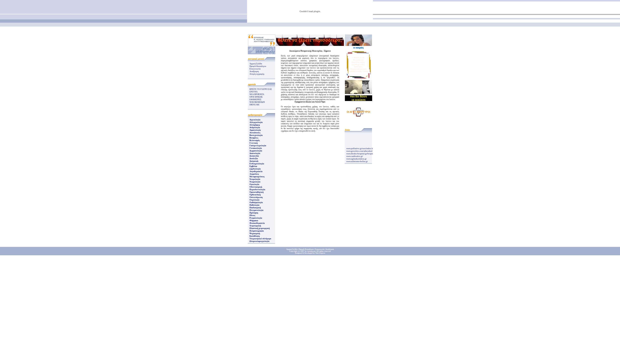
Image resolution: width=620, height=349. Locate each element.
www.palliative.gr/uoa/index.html (361, 146)
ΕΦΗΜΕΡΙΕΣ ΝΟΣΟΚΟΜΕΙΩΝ (257, 100)
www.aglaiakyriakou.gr (356, 157)
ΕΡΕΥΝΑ (253, 91)
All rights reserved (323, 251)
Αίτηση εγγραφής (256, 74)
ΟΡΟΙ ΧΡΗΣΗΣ (256, 97)
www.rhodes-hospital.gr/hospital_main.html (365, 152)
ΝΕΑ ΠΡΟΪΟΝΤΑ (256, 94)
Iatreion (336, 58)
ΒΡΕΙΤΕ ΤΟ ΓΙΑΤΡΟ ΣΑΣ (260, 89)
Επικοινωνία (255, 69)
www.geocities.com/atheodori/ (359, 149)
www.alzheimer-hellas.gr (357, 159)
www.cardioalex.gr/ (354, 154)
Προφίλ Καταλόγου (257, 66)
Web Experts (320, 253)
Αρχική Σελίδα (255, 63)
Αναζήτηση (254, 71)
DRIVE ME (254, 104)
